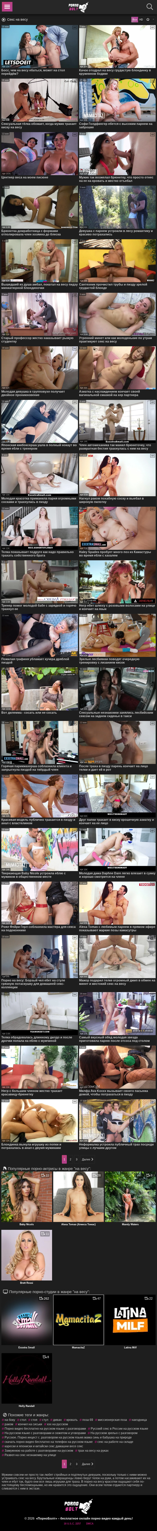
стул (45, 1419)
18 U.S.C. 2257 (72, 1523)
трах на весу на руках (93, 1450)
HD (141, 19)
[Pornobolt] (78, 7)
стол (23, 1419)
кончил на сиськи (30, 1424)
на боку (10, 1419)
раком (9, 1424)
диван (57, 1419)
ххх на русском (57, 1424)
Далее (86, 1159)
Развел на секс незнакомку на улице (30, 1455)
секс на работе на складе (115, 1441)
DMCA (89, 1523)
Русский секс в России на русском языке (119, 1428)
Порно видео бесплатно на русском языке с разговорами (45, 1428)
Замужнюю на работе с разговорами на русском (39, 1450)
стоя (34, 1419)
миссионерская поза (112, 1419)
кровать (72, 1419)
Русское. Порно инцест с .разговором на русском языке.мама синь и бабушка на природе (68, 1437)
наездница (139, 1419)
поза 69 (87, 1419)
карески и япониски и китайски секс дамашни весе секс (44, 1446)
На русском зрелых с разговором (114, 1433)
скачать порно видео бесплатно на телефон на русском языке (49, 1441)
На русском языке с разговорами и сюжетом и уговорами (45, 1433)
